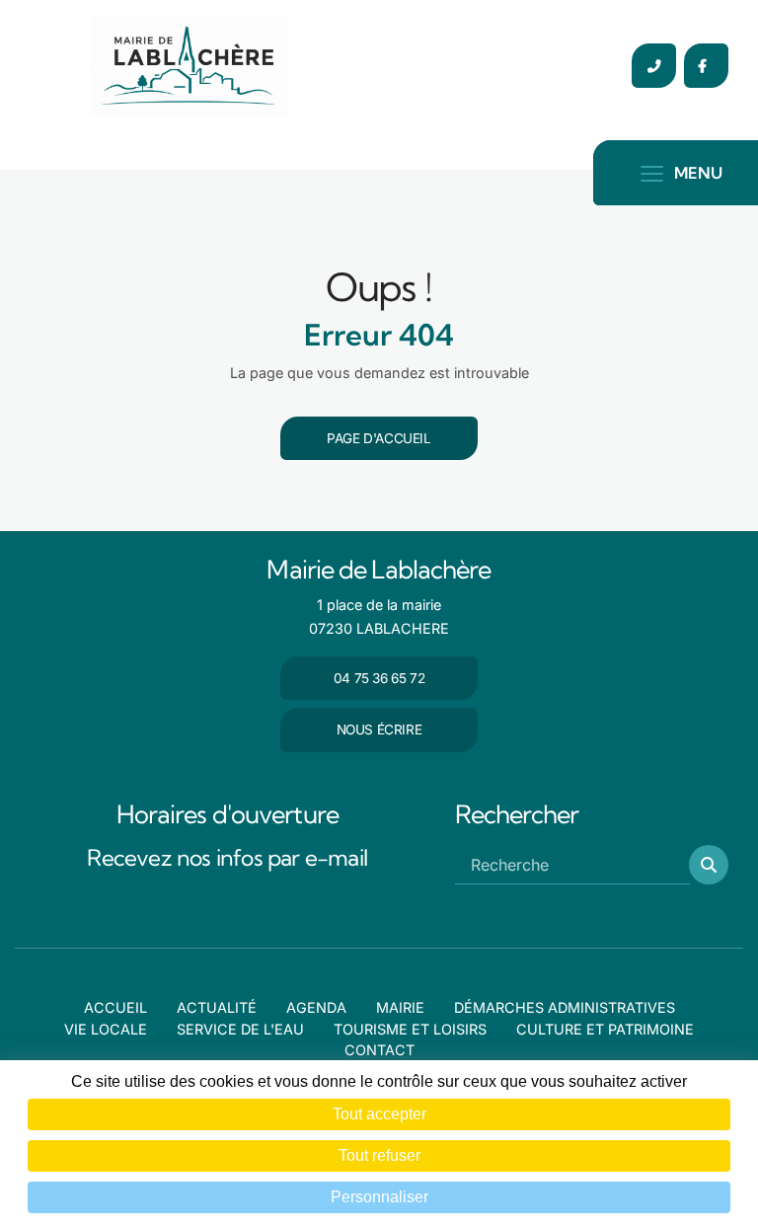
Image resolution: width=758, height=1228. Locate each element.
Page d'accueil (378, 438)
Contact (379, 1049)
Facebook (706, 65)
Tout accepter (379, 1114)
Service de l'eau (240, 1029)
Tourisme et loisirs (410, 1029)
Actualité (217, 1007)
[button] (708, 864)
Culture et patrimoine (605, 1029)
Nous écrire (379, 729)
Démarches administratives (564, 1007)
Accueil (115, 1007)
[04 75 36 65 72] (654, 65)
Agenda (316, 1007)
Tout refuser (379, 1155)
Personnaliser (379, 1197)
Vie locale (105, 1029)
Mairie (400, 1007)
